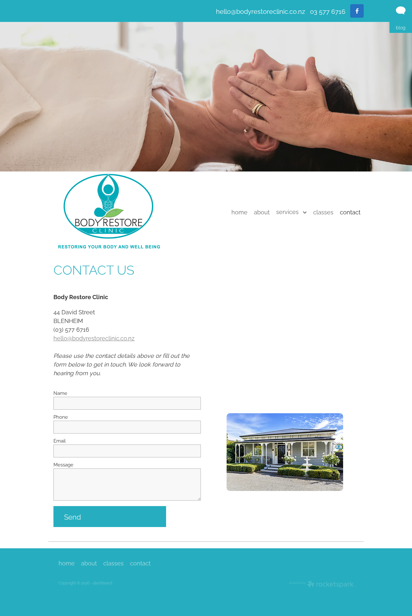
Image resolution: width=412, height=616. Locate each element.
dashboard (102, 582)
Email (59, 440)
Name (60, 392)
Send (72, 516)
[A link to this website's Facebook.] (357, 11)
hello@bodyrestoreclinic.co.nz (260, 10)
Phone (60, 416)
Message (63, 464)
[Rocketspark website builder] (321, 585)
